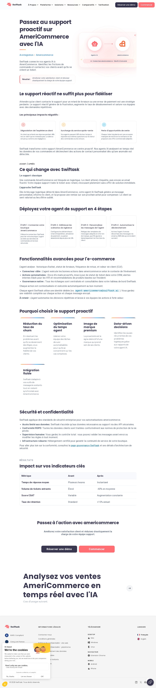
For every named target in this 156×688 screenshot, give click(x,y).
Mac (92, 638)
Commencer (146, 5)
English (143, 639)
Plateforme (45, 5)
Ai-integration (26, 55)
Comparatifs (88, 5)
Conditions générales (46, 639)
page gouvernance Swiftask (85, 445)
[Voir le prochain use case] (129, 588)
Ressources (72, 5)
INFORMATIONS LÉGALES (49, 627)
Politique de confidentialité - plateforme (54, 647)
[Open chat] (150, 682)
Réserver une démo (126, 5)
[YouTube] (145, 682)
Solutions (59, 5)
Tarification (103, 5)
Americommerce (44, 55)
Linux (93, 647)
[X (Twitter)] (141, 682)
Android (94, 664)
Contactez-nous (45, 635)
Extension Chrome (98, 655)
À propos (32, 5)
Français (144, 635)
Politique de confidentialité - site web (53, 643)
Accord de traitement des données (52, 651)
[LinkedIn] (136, 682)
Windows (94, 642)
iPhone (93, 668)
